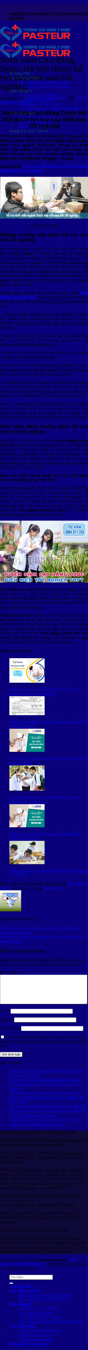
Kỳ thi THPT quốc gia (39, 1331)
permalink (53, 888)
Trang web (10, 1028)
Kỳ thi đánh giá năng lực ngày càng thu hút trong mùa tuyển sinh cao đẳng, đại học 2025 (46, 1097)
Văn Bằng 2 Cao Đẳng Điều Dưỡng (51, 109)
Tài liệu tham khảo (36, 1339)
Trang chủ (19, 1286)
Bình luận (10, 972)
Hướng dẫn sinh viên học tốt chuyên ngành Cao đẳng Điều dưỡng (44, 1122)
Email (6, 1019)
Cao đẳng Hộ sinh (35, 1313)
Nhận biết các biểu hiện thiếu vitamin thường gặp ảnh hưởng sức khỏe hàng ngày (45, 1084)
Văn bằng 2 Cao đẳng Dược (44, 86)
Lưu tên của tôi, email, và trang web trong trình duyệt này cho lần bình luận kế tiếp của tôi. (43, 1041)
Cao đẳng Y (20, 1304)
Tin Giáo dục (22, 1326)
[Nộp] (11, 1283)
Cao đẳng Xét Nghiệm (39, 95)
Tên (5, 1011)
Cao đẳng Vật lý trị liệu (40, 104)
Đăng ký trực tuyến (29, 131)
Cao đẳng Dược (10, 48)
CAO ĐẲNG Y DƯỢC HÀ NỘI (38, 1262)
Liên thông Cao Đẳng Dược (44, 1295)
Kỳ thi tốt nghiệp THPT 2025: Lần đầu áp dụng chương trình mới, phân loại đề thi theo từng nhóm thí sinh (47, 1111)
